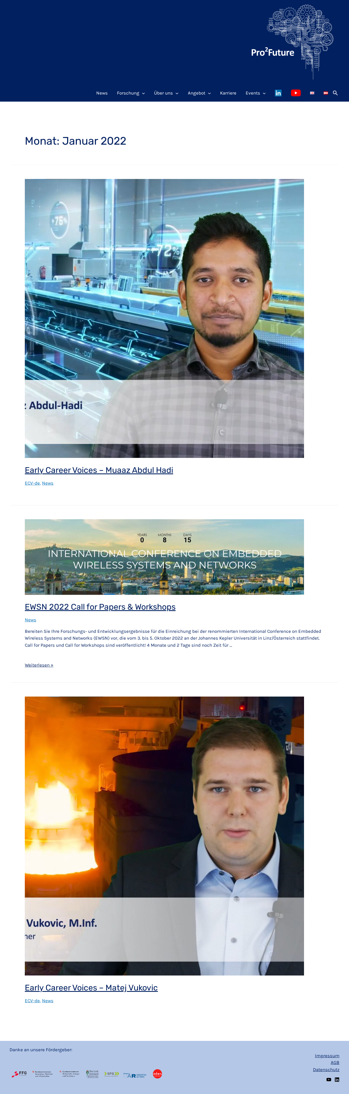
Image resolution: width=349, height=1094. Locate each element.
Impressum (327, 1055)
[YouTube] (328, 1079)
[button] (335, 93)
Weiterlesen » (39, 665)
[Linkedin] (337, 1079)
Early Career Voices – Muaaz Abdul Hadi (99, 470)
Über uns (163, 93)
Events (253, 93)
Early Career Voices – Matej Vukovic (91, 988)
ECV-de (32, 483)
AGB (335, 1062)
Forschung (128, 93)
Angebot (196, 93)
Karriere (228, 93)
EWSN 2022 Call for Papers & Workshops (100, 607)
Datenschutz (326, 1069)
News (102, 93)
